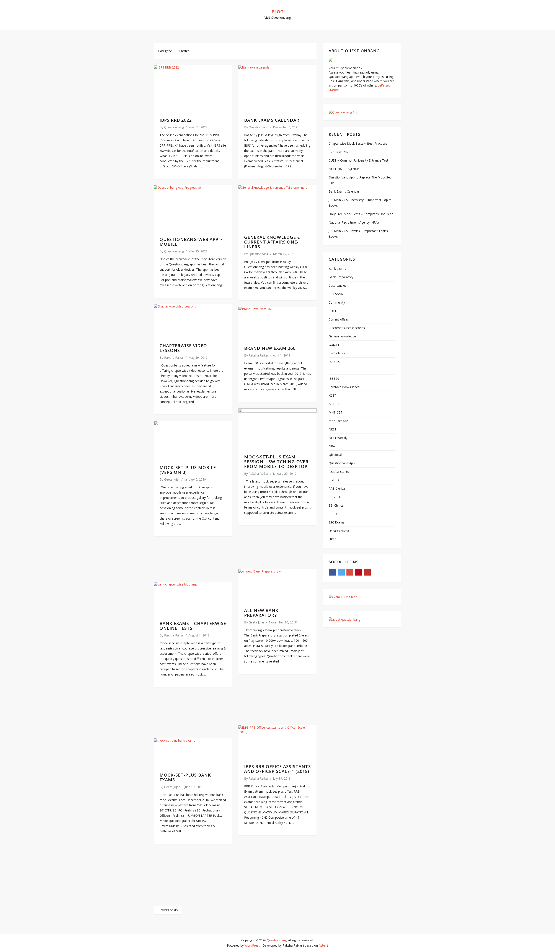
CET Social (336, 294)
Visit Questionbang (277, 17)
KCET (332, 395)
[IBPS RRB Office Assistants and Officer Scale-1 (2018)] (277, 742)
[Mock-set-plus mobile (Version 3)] (193, 440)
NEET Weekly (338, 438)
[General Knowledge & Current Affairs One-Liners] (277, 207)
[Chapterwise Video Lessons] (193, 321)
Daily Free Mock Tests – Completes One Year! (361, 214)
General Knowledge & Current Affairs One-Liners (272, 242)
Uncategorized (339, 531)
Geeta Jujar (172, 479)
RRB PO (334, 497)
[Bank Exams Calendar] (277, 88)
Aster (322, 945)
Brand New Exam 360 (269, 348)
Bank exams (337, 269)
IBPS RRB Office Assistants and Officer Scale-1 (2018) (277, 769)
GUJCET (334, 345)
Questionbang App (342, 463)
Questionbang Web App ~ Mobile (191, 241)
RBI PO (334, 480)
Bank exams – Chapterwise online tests (193, 625)
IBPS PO (335, 362)
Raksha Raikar (174, 357)
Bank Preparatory (341, 277)
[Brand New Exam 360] (277, 323)
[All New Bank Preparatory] (277, 585)
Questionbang (174, 127)
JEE (331, 370)
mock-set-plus (339, 421)
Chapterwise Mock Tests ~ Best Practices (358, 143)
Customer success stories (347, 328)
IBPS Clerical (337, 353)
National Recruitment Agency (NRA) (354, 222)
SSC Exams (336, 522)
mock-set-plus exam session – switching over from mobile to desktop (276, 461)
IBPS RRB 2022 (176, 120)
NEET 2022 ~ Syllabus (344, 169)
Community (337, 302)
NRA (332, 446)
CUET (332, 311)
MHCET (334, 404)
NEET (332, 429)
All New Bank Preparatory (261, 612)
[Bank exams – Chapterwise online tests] (193, 598)
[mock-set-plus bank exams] (193, 752)
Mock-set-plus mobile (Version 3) (188, 470)
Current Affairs (339, 319)
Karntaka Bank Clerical (344, 387)
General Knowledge (342, 336)
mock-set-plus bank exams (185, 777)
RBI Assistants (339, 471)
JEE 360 (334, 378)
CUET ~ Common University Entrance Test (358, 160)
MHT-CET (335, 412)
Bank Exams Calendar (271, 120)
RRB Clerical (337, 488)
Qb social (335, 455)
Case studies (337, 285)
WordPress (252, 945)
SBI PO (334, 514)
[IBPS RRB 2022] (193, 88)
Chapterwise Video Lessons (183, 348)
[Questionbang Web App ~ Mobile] (193, 208)
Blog (278, 12)
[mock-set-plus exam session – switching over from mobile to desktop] (277, 428)
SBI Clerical (336, 505)
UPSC (332, 539)
